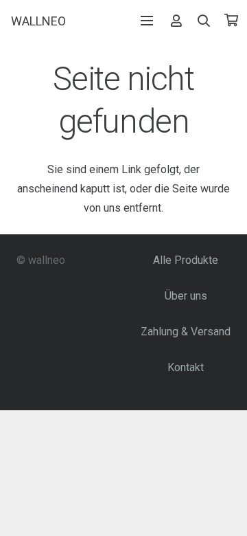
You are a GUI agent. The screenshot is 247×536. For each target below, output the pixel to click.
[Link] (176, 20)
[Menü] (147, 20)
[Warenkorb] (231, 20)
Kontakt (185, 367)
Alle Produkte (185, 260)
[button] (204, 20)
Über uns (186, 295)
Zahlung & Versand (186, 331)
